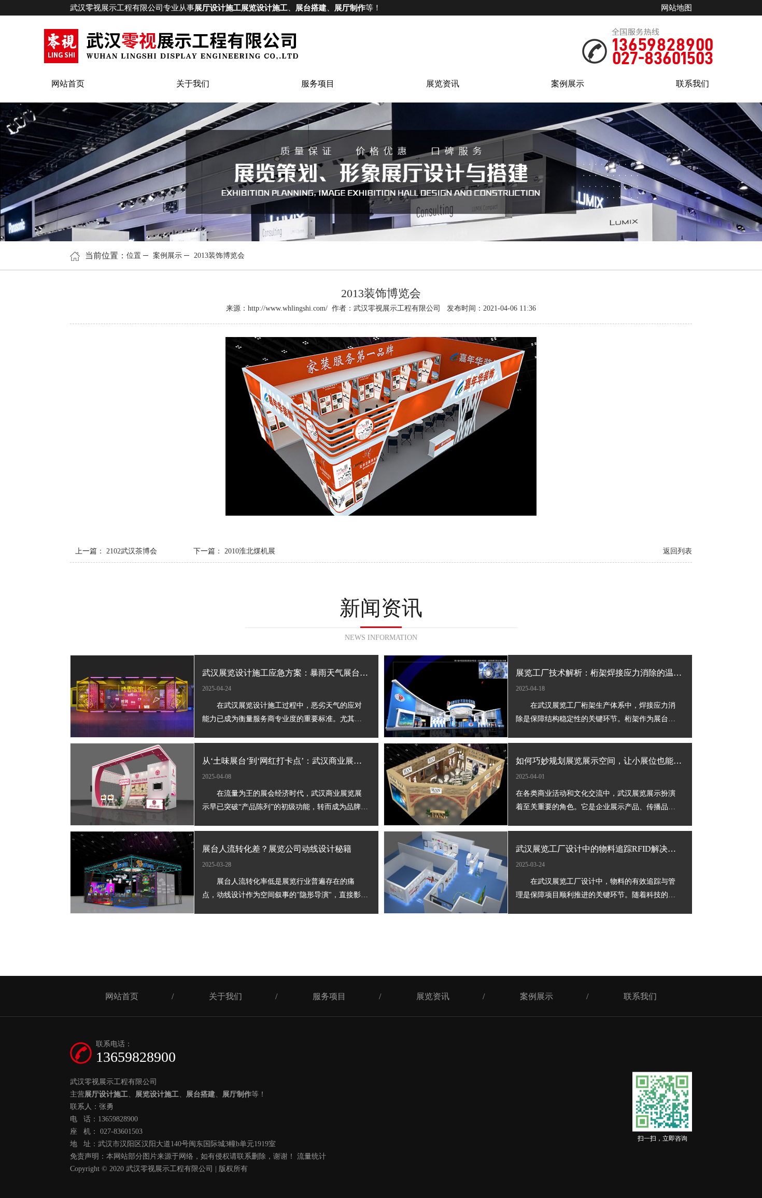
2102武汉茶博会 (131, 551)
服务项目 (317, 83)
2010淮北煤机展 (249, 551)
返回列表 (677, 551)
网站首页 (67, 83)
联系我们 (692, 83)
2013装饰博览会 (219, 255)
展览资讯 (442, 83)
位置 (133, 255)
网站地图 (676, 8)
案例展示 (567, 83)
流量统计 (311, 1156)
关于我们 (192, 83)
